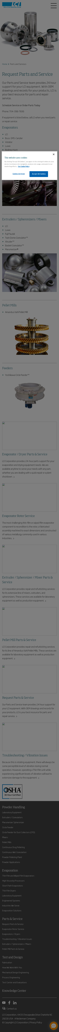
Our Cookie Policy (24, 166)
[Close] (54, 154)
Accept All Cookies (39, 174)
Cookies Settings (19, 174)
